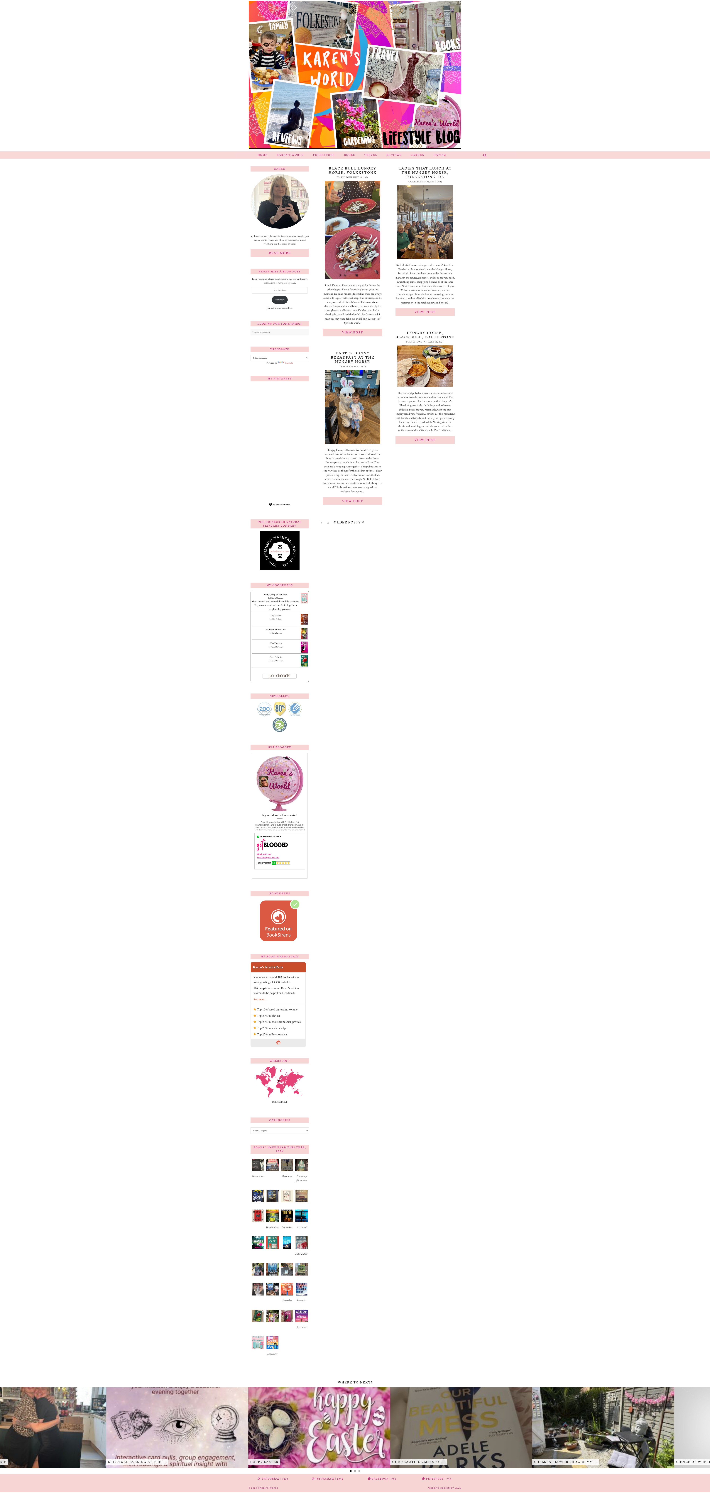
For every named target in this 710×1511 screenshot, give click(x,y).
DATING (440, 155)
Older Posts (347, 522)
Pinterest (438, 1478)
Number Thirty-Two (275, 629)
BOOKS (349, 155)
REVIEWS (393, 155)
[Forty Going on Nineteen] (304, 602)
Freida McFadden (277, 647)
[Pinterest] (265, 398)
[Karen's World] (355, 75)
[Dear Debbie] (304, 666)
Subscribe (279, 299)
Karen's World (268, 1488)
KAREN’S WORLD (290, 155)
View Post (352, 332)
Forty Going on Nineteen (275, 594)
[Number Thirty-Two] (304, 638)
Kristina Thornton (276, 598)
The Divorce (276, 643)
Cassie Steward (277, 633)
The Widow (275, 615)
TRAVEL (370, 155)
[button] (258, 1170)
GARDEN (417, 155)
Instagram (329, 1478)
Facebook (384, 1478)
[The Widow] (304, 623)
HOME (263, 155)
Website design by (444, 1488)
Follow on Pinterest (281, 504)
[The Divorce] (304, 652)
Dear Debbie (276, 657)
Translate (289, 362)
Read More (280, 253)
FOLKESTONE (324, 155)
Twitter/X (274, 1478)
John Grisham (277, 619)
